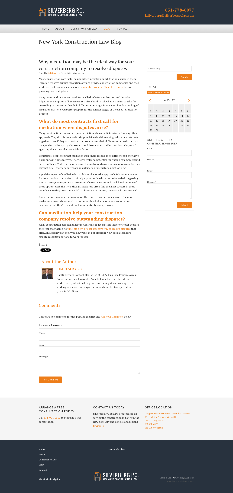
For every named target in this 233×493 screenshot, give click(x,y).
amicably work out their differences (103, 87)
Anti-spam (189, 478)
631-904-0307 (52, 417)
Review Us (98, 426)
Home (45, 29)
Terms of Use (165, 478)
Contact (123, 29)
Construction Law (84, 29)
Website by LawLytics (49, 479)
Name (42, 333)
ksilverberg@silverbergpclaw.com (169, 15)
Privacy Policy (178, 478)
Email (42, 344)
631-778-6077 (179, 10)
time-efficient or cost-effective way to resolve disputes (98, 228)
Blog (107, 29)
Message (43, 356)
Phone (150, 159)
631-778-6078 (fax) (154, 427)
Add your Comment (112, 316)
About (59, 29)
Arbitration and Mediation (158, 92)
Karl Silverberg (54, 73)
